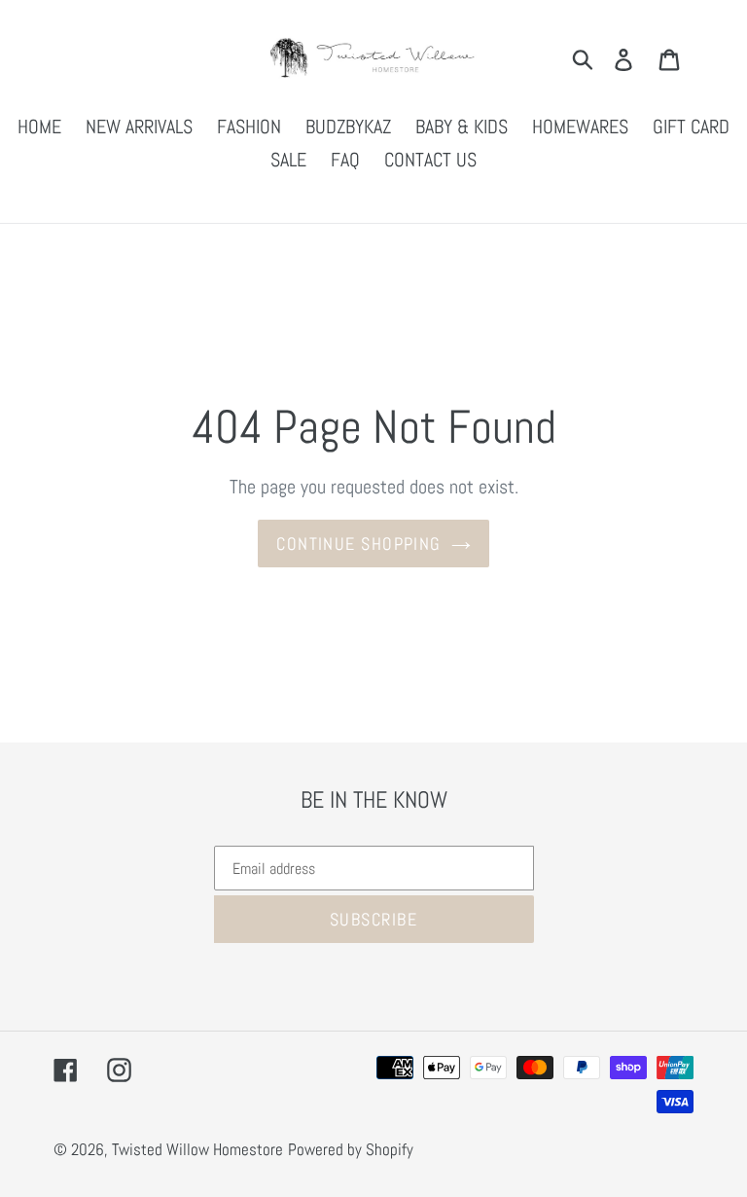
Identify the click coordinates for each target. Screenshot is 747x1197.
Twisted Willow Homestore (197, 1149)
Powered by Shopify (350, 1149)
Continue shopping (358, 543)
